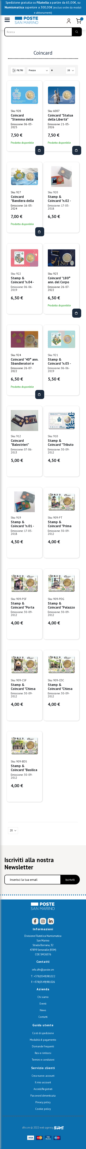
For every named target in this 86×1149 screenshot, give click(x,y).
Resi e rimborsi (43, 1053)
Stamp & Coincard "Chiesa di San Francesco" (24, 687)
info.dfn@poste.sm (43, 969)
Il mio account (43, 1082)
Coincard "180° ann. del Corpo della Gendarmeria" (59, 280)
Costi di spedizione (43, 1033)
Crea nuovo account (43, 1075)
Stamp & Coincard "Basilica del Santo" (24, 768)
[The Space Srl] (59, 1127)
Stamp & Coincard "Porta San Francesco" (22, 605)
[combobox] (43, 31)
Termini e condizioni (43, 1059)
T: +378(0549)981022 (43, 976)
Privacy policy (43, 1102)
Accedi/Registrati (43, 1089)
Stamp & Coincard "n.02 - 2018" (59, 199)
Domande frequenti (43, 1046)
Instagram (43, 921)
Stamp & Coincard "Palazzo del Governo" (61, 605)
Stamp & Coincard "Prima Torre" (59, 524)
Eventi (43, 1003)
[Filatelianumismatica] (28, 20)
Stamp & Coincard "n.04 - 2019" (22, 280)
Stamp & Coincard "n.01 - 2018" (22, 524)
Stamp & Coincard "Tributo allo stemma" (61, 443)
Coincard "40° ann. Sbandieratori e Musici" (24, 361)
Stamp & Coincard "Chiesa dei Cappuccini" (60, 687)
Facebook (35, 921)
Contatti (43, 1017)
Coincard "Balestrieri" (20, 443)
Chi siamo (43, 997)
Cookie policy (43, 1109)
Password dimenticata (42, 1095)
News (43, 1010)
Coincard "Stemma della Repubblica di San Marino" (24, 117)
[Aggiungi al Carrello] (39, 150)
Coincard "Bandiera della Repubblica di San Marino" (24, 199)
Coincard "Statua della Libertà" (60, 117)
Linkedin (51, 921)
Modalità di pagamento (43, 1040)
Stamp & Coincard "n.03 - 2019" (59, 361)
